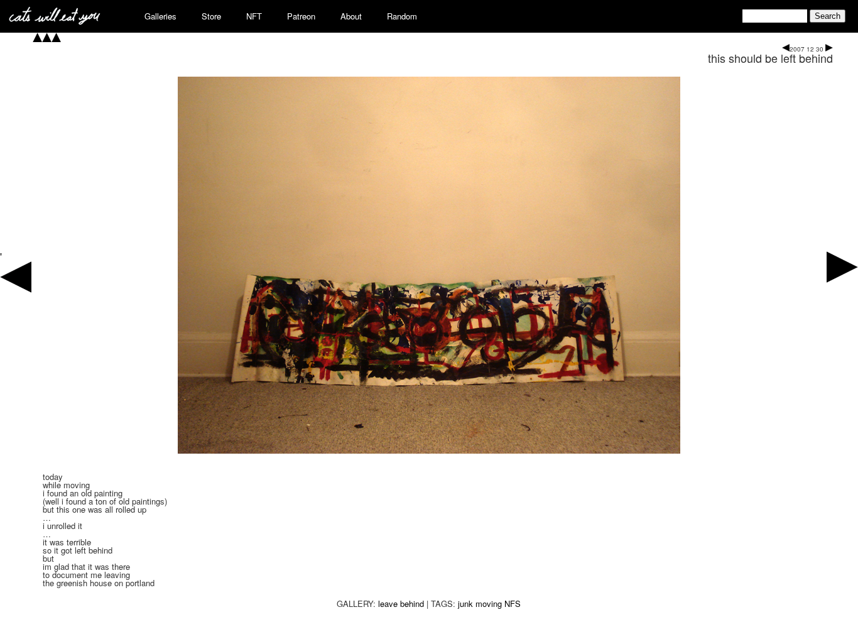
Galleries (160, 16)
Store (211, 16)
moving (488, 603)
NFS (512, 603)
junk (465, 603)
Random (402, 16)
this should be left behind (770, 58)
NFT (254, 16)
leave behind (401, 603)
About (351, 16)
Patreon (301, 16)
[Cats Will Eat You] (54, 21)
